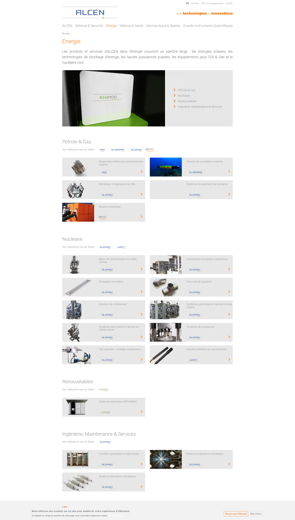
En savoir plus (116, 515)
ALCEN (67, 26)
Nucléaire (184, 95)
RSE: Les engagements (212, 3)
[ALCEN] (90, 13)
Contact (195, 3)
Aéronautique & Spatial (163, 26)
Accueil (65, 33)
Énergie (111, 26)
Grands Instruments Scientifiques (208, 26)
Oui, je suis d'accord (236, 513)
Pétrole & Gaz (186, 90)
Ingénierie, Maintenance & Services (200, 106)
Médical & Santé (131, 26)
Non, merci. (256, 513)
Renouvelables (187, 101)
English (229, 3)
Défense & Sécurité (89, 26)
